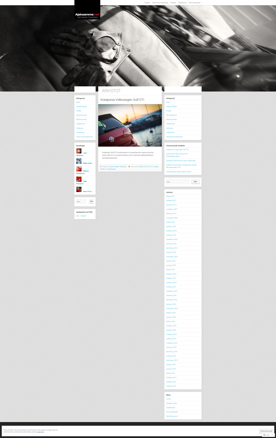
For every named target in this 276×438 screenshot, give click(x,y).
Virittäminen (80, 132)
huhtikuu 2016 (171, 235)
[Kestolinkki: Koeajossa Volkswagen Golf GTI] (130, 125)
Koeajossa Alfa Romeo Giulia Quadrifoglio (181, 161)
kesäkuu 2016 (171, 226)
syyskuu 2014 (171, 317)
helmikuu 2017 (171, 214)
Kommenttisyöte (172, 412)
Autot (78, 102)
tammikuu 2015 (171, 300)
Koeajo (78, 111)
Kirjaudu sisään (171, 403)
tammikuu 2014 (171, 352)
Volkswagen (111, 169)
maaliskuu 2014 (171, 343)
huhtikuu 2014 (171, 339)
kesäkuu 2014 (171, 330)
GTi (152, 167)
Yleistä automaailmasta (160, 2)
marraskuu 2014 (172, 308)
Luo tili (168, 399)
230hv (141, 167)
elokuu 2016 (170, 222)
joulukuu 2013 (171, 356)
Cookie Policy (40, 432)
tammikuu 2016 (171, 248)
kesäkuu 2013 (171, 382)
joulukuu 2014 (171, 304)
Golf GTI (147, 167)
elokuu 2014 (170, 321)
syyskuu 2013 (171, 369)
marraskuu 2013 (172, 360)
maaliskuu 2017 (171, 209)
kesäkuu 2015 (171, 278)
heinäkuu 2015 (171, 274)
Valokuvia (79, 128)
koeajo (156, 167)
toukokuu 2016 (171, 231)
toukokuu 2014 (171, 334)
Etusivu (147, 2)
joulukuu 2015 (171, 252)
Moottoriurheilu (81, 119)
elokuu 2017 (170, 196)
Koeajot (173, 2)
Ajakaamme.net (87, 9)
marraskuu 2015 (172, 257)
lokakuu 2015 (171, 261)
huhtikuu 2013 (171, 386)
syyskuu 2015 (171, 265)
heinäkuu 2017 (171, 200)
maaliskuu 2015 (171, 291)
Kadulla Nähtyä (81, 106)
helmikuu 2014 (171, 347)
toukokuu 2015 (171, 283)
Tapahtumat (182, 2)
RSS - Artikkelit (81, 216)
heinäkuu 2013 (171, 377)
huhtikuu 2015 (171, 287)
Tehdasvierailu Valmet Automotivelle (178, 172)
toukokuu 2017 (171, 205)
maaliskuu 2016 (171, 239)
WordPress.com (172, 416)
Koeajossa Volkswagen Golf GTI (122, 100)
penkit (102, 169)
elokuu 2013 (170, 373)
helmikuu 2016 (171, 244)
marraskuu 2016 (172, 218)
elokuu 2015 (170, 270)
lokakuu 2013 (171, 365)
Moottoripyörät (81, 115)
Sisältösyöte (170, 408)
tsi (106, 169)
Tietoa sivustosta (194, 2)
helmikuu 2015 (171, 295)
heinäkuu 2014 (171, 326)
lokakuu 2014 (171, 313)
